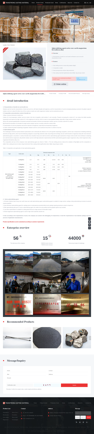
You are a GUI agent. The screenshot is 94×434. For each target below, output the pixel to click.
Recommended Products (74, 93)
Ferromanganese (15, 419)
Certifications (63, 2)
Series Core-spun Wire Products (15, 412)
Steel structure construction (74, 427)
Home (33, 2)
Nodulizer (13, 45)
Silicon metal (14, 417)
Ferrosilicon (14, 414)
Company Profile (62, 93)
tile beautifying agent (46, 427)
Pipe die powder (6, 414)
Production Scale (49, 2)
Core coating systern (6, 417)
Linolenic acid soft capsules (35, 427)
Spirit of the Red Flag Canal (13, 427)
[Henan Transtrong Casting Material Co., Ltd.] (16, 3)
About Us (70, 2)
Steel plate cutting (24, 427)
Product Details (52, 93)
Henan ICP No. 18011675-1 (60, 431)
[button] (22, 77)
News (56, 2)
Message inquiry (86, 93)
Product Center (40, 2)
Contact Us (76, 2)
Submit (74, 385)
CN (87, 2)
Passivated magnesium (6, 412)
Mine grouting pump (62, 427)
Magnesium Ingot (6, 419)
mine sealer (83, 427)
